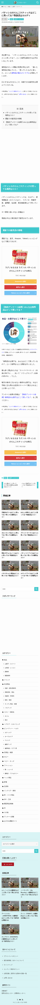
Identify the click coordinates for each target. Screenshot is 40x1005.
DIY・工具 (7, 799)
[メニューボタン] (2, 2)
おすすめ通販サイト (10, 821)
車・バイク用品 (9, 795)
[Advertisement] (20, 155)
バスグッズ (8, 708)
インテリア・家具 (10, 790)
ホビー (6, 757)
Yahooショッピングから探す (20, 293)
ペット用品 (7, 777)
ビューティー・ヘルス (11, 728)
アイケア (7, 740)
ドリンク (7, 680)
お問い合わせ (22, 94)
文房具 (6, 786)
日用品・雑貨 (8, 752)
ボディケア (8, 732)
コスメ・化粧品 (9, 712)
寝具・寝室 (8, 700)
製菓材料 (7, 675)
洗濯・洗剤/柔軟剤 (10, 688)
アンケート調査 (9, 816)
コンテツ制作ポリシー (15, 91)
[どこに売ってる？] (20, 2)
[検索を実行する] (36, 589)
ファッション (8, 765)
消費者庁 (4, 991)
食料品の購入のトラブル (20, 73)
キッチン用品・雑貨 (11, 704)
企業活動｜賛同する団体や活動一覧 (15, 973)
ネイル (7, 716)
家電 (5, 782)
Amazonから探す (20, 281)
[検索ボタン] (37, 2)
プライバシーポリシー (11, 956)
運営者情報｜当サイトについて (14, 960)
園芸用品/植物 (8, 803)
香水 (6, 720)
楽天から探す (20, 287)
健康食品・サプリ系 (11, 748)
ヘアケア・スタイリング (12, 724)
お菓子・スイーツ (18, 19)
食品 (11, 19)
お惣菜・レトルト (10, 668)
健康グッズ (8, 744)
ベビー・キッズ (9, 761)
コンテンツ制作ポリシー (12, 969)
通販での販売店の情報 (13, 119)
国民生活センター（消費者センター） (14, 993)
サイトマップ (8, 965)
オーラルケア (9, 736)
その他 (6, 812)
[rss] (22, 1000)
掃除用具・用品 (9, 692)
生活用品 (7, 684)
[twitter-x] (17, 1000)
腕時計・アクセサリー (11, 773)
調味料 (7, 671)
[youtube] (20, 1000)
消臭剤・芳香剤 (9, 696)
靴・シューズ (9, 769)
